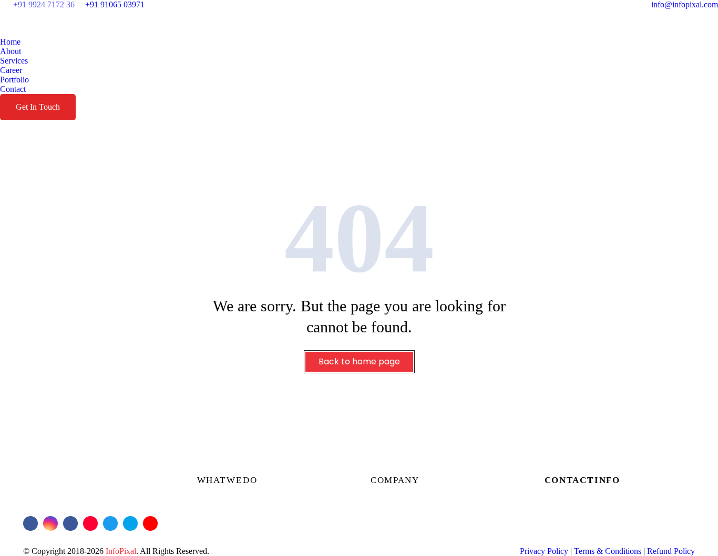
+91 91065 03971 (115, 4)
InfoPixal (121, 551)
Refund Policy (671, 551)
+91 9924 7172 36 (44, 4)
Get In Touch (38, 106)
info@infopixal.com (684, 4)
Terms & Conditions (607, 551)
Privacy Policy (544, 551)
